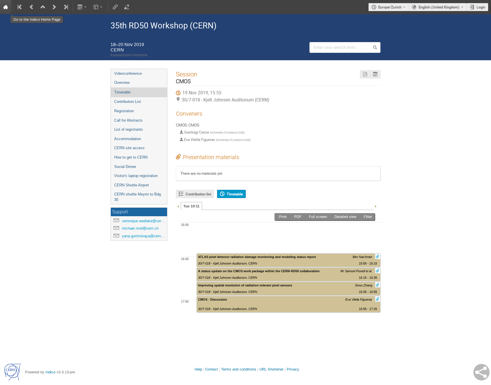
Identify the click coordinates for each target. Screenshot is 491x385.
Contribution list (198, 194)
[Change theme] (98, 7)
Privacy (293, 369)
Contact (211, 369)
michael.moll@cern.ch (140, 228)
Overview (122, 82)
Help (198, 369)
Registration (124, 111)
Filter (368, 216)
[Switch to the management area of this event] (126, 7)
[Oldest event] (20, 7)
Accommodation (127, 139)
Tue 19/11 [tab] (191, 206)
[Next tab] (375, 205)
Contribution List (127, 101)
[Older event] (31, 7)
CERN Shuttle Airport (131, 185)
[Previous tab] (178, 205)
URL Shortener (271, 369)
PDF (297, 216)
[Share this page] (481, 372)
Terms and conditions (238, 369)
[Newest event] (65, 7)
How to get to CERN (130, 157)
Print (283, 216)
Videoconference (128, 73)
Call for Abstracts (128, 120)
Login (481, 7)
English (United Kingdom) (439, 7)
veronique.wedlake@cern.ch (145, 220)
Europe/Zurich (389, 7)
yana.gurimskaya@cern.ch (144, 236)
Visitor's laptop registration (136, 176)
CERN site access (129, 148)
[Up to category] (43, 7)
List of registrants (128, 129)
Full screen (318, 216)
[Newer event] (54, 7)
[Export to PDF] (365, 74)
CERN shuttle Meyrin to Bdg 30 (137, 197)
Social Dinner (125, 167)
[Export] (82, 7)
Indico (50, 372)
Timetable (122, 92)
